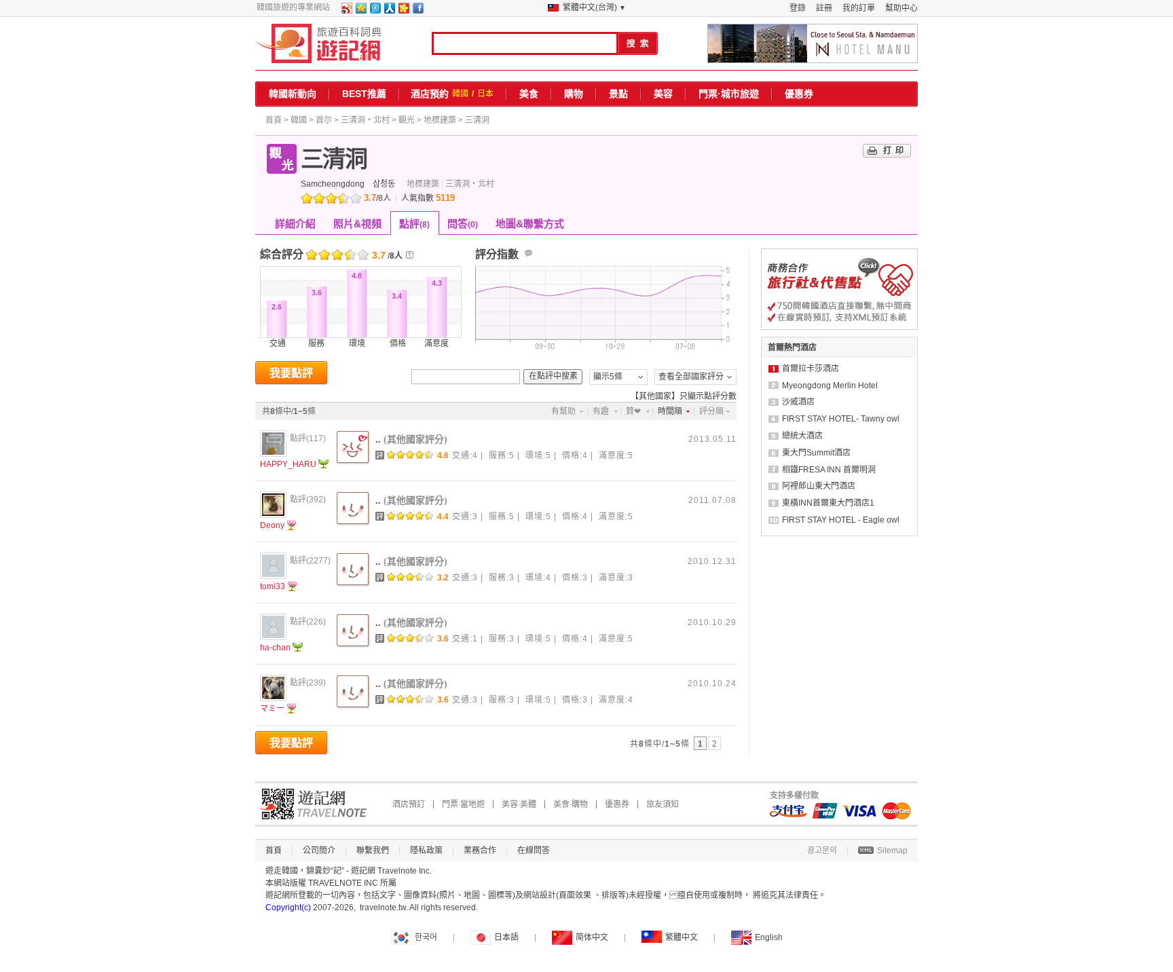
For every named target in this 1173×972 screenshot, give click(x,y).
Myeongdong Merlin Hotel (830, 385)
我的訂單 (858, 8)
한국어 (426, 937)
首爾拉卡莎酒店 (810, 368)
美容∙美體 (519, 804)
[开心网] (403, 11)
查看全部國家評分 (691, 376)
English (769, 937)
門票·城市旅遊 (729, 93)
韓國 (460, 93)
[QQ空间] (360, 11)
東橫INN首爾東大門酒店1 (828, 503)
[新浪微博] (346, 11)
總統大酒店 (802, 436)
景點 (618, 93)
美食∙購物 (570, 804)
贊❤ (633, 411)
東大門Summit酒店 (816, 452)
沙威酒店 (798, 402)
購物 (573, 93)
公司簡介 (319, 850)
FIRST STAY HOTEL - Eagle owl (840, 520)
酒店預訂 (408, 804)
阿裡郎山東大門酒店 (818, 486)
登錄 (797, 8)
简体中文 (592, 937)
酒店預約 (430, 93)
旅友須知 (662, 804)
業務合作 (480, 850)
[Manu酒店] (812, 43)
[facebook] (417, 11)
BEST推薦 (364, 93)
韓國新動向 (292, 93)
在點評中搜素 (553, 376)
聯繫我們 (372, 850)
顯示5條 (607, 376)
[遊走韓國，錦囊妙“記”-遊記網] (318, 43)
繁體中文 (681, 937)
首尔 (324, 120)
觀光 (406, 120)
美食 (528, 93)
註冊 (824, 8)
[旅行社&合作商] (839, 327)
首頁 (273, 120)
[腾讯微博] (375, 11)
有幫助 (563, 411)
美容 (663, 93)
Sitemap (892, 850)
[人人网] (389, 11)
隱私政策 (426, 850)
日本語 (506, 937)
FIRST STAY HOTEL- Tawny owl (840, 419)
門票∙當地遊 (463, 804)
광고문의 (822, 850)
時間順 (670, 411)
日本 (485, 93)
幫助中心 (901, 8)
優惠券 (799, 93)
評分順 (711, 411)
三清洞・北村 (365, 120)
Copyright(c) (288, 907)
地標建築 (440, 120)
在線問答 (533, 850)
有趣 (601, 411)
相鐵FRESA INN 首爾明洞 (829, 469)
